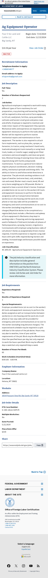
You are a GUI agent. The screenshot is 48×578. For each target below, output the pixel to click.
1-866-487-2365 (10, 525)
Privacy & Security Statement (17, 571)
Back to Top (37, 472)
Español (43, 11)
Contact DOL (9, 527)
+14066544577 (8, 69)
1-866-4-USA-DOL (10, 523)
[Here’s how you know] (24, 2)
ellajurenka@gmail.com (12, 76)
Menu (35, 11)
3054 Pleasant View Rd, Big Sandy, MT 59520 (20, 395)
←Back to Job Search (24, 17)
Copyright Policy (35, 571)
